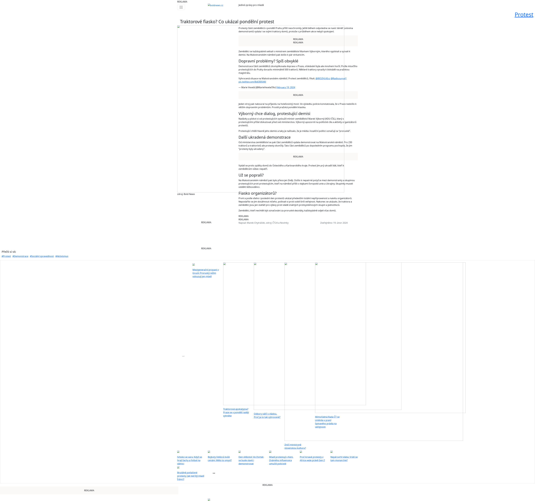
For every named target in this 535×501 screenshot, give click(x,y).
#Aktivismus (61, 256)
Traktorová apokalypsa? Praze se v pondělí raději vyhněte (236, 412)
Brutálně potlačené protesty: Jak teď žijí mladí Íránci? (190, 476)
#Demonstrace (20, 256)
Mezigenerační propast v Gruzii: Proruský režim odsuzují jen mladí (206, 273)
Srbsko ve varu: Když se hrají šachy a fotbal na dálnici (189, 460)
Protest (524, 14)
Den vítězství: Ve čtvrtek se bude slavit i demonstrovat (251, 460)
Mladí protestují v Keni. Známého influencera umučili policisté (281, 460)
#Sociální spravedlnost (42, 256)
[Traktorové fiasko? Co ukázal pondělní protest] (260, 108)
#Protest (6, 256)
